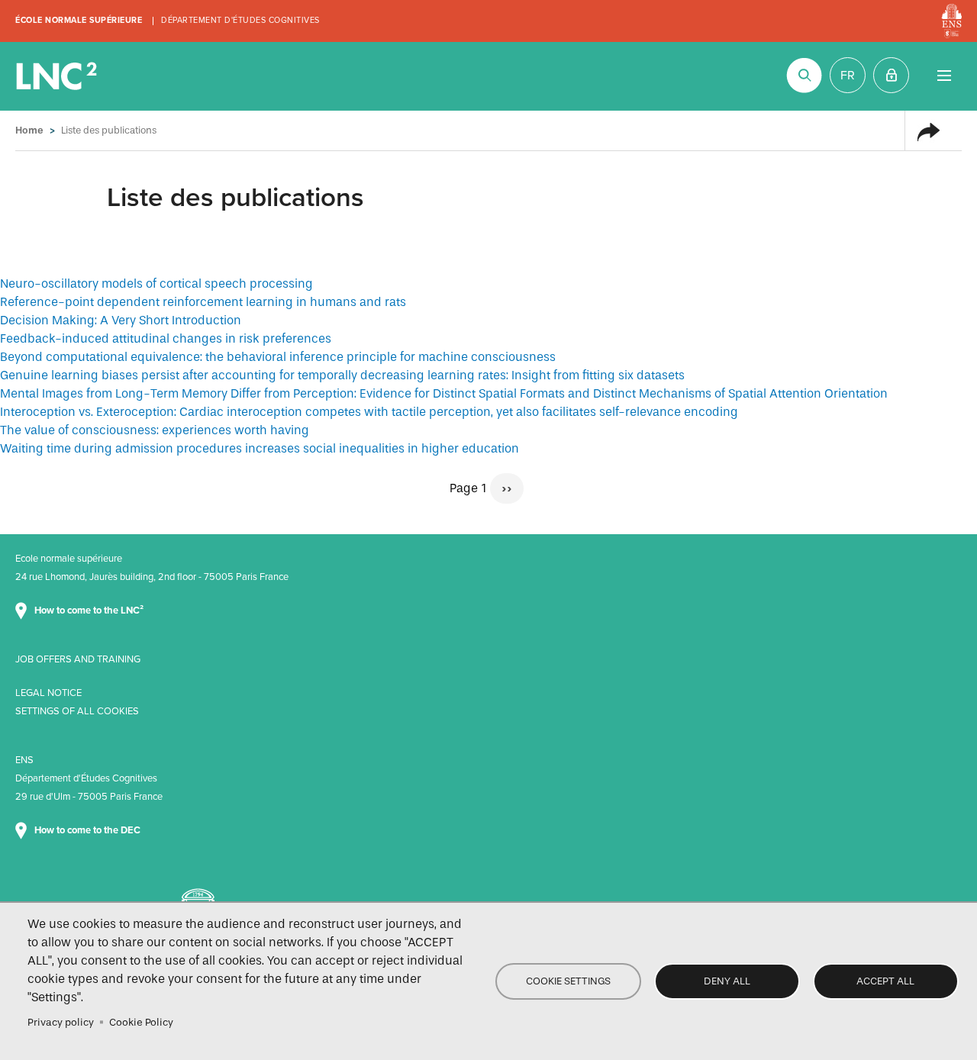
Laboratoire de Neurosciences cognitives (58, 76)
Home (29, 130)
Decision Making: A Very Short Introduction (120, 320)
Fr (847, 75)
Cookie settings (568, 981)
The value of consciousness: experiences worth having (154, 430)
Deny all (727, 981)
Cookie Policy (141, 1022)
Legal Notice (48, 693)
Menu (944, 75)
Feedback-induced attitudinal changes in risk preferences (165, 338)
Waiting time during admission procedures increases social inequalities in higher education (259, 448)
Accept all (885, 981)
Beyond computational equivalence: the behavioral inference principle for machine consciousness (278, 357)
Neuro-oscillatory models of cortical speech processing (156, 283)
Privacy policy (60, 1022)
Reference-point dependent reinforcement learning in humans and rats (203, 302)
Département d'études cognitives (240, 20)
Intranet (891, 75)
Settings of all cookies (77, 711)
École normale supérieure (78, 20)
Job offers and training (77, 659)
